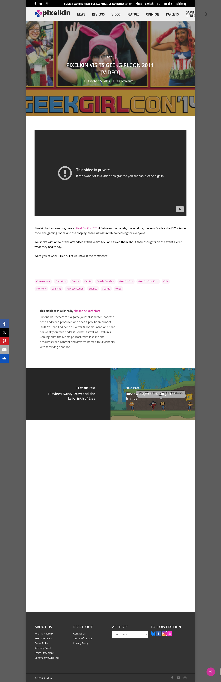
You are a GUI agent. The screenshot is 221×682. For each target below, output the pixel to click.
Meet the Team (43, 638)
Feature (133, 14)
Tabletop (180, 4)
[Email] (4, 349)
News (81, 14)
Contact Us (79, 633)
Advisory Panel (43, 648)
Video (116, 14)
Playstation (125, 4)
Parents (172, 14)
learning (56, 288)
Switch (149, 4)
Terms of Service (82, 638)
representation (75, 288)
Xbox (139, 4)
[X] (4, 332)
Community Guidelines (47, 657)
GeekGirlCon (126, 281)
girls (165, 281)
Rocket (80, 332)
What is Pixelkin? (44, 633)
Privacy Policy (80, 643)
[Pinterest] (4, 341)
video (118, 288)
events (75, 281)
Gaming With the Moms (55, 337)
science (93, 288)
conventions (43, 281)
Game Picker (190, 14)
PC (158, 4)
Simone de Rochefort (87, 311)
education (60, 281)
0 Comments (125, 81)
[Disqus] (110, 468)
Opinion (152, 14)
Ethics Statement (44, 653)
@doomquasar (92, 327)
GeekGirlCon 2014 (87, 228)
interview (41, 288)
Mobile (168, 4)
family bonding (105, 281)
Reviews (98, 14)
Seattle (106, 288)
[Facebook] (4, 323)
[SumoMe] (4, 358)
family (88, 281)
